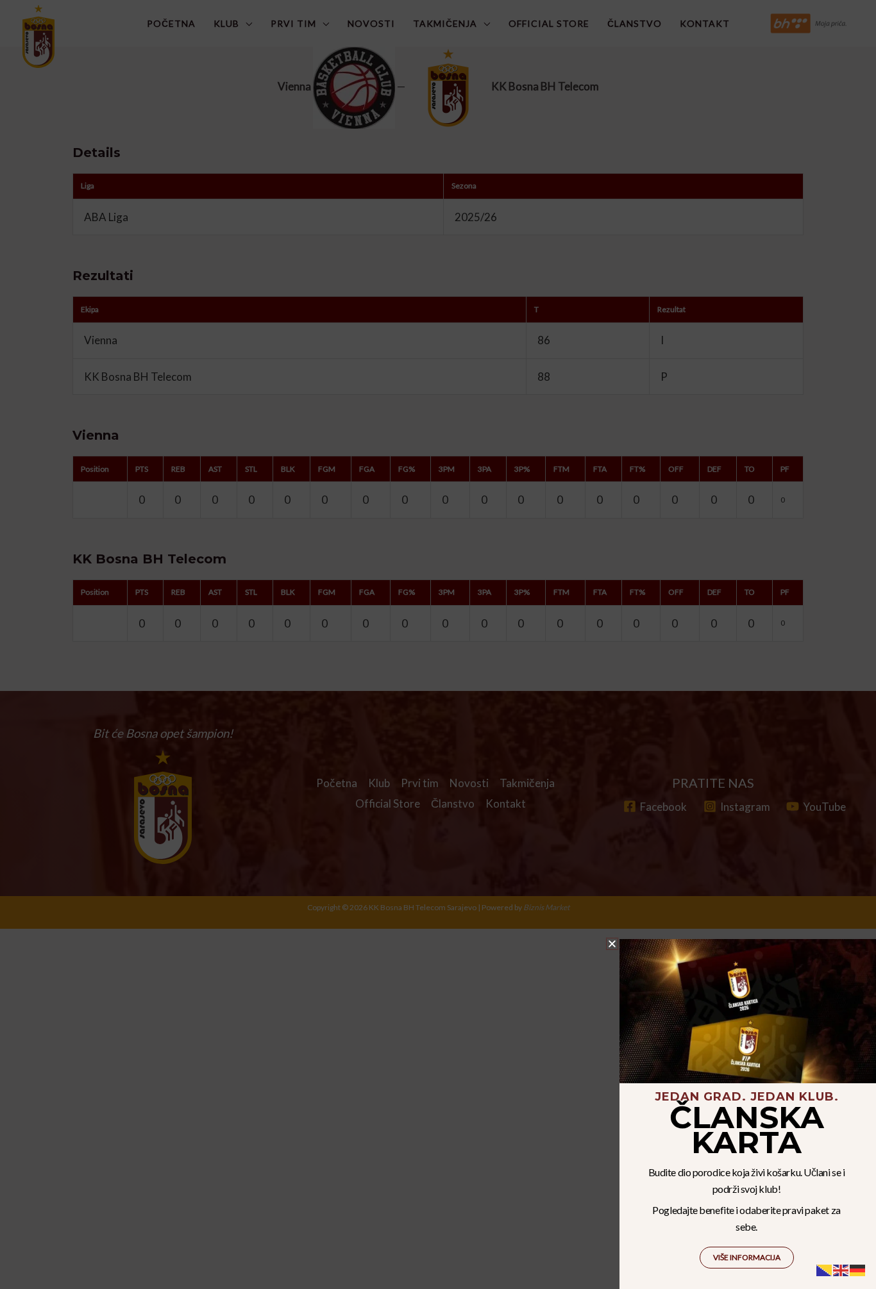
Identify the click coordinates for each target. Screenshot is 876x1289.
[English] (841, 1269)
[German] (858, 1269)
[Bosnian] (824, 1269)
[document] (438, 644)
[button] (612, 944)
